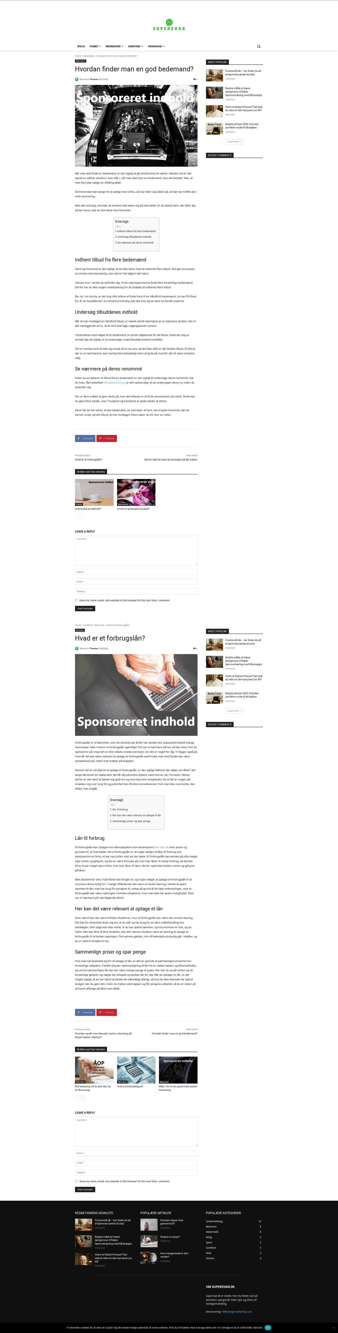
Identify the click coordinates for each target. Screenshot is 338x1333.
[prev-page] (77, 516)
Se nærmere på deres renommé (136, 242)
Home (78, 55)
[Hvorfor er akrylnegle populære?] (136, 492)
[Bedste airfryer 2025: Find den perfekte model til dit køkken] (214, 129)
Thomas (94, 79)
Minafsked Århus (114, 382)
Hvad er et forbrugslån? (88, 459)
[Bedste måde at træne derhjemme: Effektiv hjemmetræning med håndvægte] (214, 93)
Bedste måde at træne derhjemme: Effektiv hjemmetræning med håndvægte (243, 92)
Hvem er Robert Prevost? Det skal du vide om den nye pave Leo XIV (113, 1258)
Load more (233, 141)
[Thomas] (77, 79)
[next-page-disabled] (83, 516)
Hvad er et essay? (170, 1236)
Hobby (79, 504)
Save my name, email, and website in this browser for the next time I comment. (124, 600)
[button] (259, 46)
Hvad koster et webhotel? (88, 509)
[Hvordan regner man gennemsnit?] (149, 1225)
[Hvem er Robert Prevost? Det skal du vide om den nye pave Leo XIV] (214, 111)
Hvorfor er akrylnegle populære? (133, 509)
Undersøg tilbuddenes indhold (134, 236)
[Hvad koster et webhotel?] (94, 492)
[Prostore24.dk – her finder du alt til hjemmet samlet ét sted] (214, 75)
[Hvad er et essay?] (149, 1241)
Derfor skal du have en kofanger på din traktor (171, 459)
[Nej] (333, 1327)
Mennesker (88, 55)
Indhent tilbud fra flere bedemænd (136, 231)
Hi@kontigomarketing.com (236, 1311)
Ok (268, 1327)
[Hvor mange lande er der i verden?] (149, 1258)
